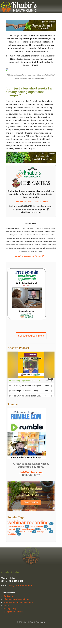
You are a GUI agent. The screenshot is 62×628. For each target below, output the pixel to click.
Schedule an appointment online (18, 602)
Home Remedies (28, 529)
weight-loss (11, 534)
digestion (11, 532)
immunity (11, 529)
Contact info (9, 596)
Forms (6, 606)
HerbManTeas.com (31, 472)
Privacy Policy (41, 256)
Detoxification (26, 532)
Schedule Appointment (31, 335)
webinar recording (28, 522)
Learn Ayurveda (15, 526)
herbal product (43, 532)
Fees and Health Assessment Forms (31, 202)
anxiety (43, 529)
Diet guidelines (37, 526)
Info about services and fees (16, 599)
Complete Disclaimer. (24, 256)
